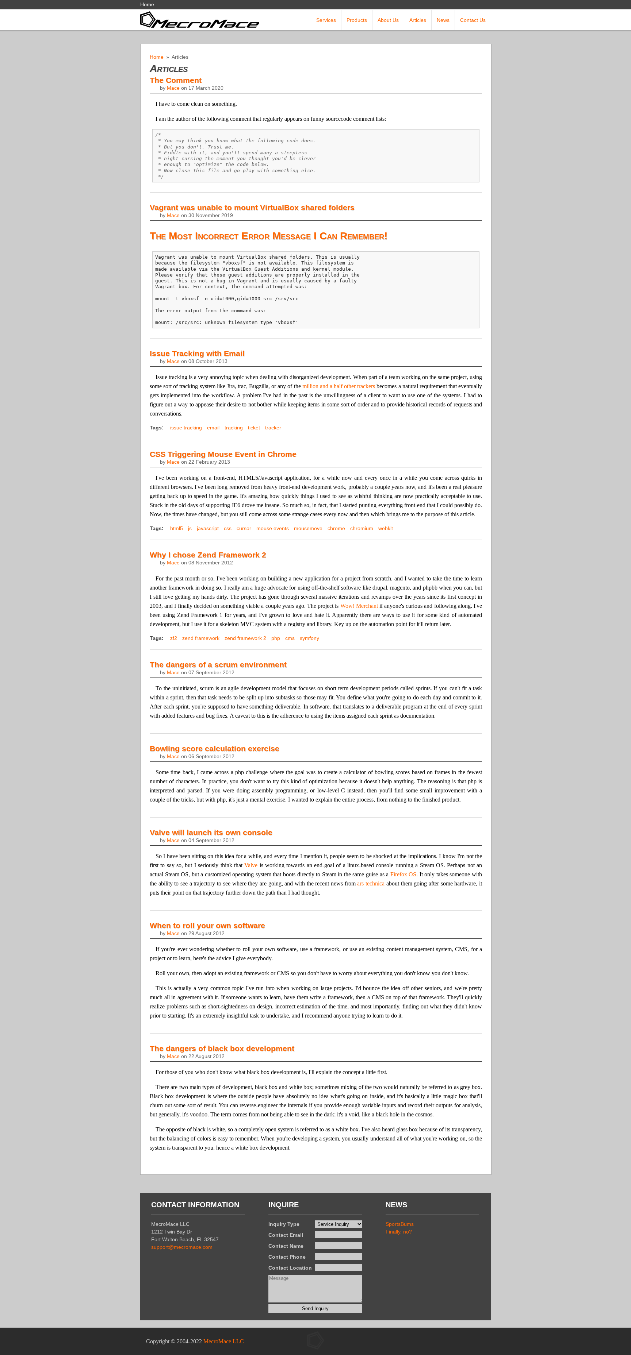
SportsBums (400, 1224)
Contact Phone (287, 1257)
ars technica (371, 883)
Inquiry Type (283, 1224)
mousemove (308, 528)
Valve (250, 865)
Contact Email (285, 1235)
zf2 (173, 638)
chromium (361, 528)
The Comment (176, 80)
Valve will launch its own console (211, 832)
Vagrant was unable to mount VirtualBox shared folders (252, 207)
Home (147, 4)
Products (357, 20)
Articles (417, 20)
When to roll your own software (207, 925)
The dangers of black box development (222, 1048)
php (275, 638)
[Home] (199, 19)
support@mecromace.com (182, 1247)
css (228, 528)
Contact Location (290, 1268)
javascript (208, 528)
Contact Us (473, 20)
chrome (336, 528)
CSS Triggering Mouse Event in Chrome (223, 454)
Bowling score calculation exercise (214, 748)
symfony (309, 638)
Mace (173, 88)
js (190, 528)
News (443, 20)
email (213, 428)
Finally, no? (399, 1232)
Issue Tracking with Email (197, 353)
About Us (388, 20)
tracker (273, 428)
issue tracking (186, 428)
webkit (385, 528)
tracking (234, 428)
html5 (176, 528)
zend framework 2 (245, 638)
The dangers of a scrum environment (218, 664)
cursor (244, 528)
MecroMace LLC (223, 1341)
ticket (254, 428)
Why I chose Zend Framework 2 (208, 555)
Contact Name (285, 1246)
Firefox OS (403, 874)
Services (326, 20)
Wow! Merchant (359, 606)
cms (290, 638)
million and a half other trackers (338, 386)
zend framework (200, 638)
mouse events (272, 528)
